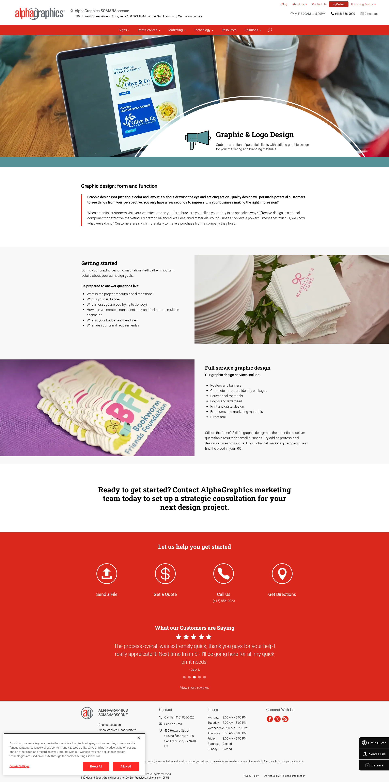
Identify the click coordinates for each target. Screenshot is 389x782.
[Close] (138, 737)
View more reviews (194, 687)
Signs (123, 30)
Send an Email (173, 724)
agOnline (338, 4)
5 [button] (204, 677)
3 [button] (194, 677)
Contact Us (319, 4)
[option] (194, 653)
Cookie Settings (19, 766)
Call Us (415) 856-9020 (179, 717)
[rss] (285, 719)
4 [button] (199, 677)
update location (194, 16)
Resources (229, 30)
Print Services (147, 30)
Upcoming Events (362, 4)
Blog (284, 4)
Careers (377, 765)
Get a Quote (377, 743)
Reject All (96, 766)
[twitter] (277, 719)
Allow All (126, 766)
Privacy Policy (251, 776)
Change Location (109, 725)
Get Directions (282, 594)
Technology (202, 30)
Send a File (377, 754)
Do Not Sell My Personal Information (284, 776)
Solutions (251, 30)
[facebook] (269, 719)
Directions (371, 14)
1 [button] (184, 677)
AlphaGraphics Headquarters (117, 730)
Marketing (175, 30)
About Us (298, 4)
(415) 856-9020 (345, 14)
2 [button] (189, 677)
